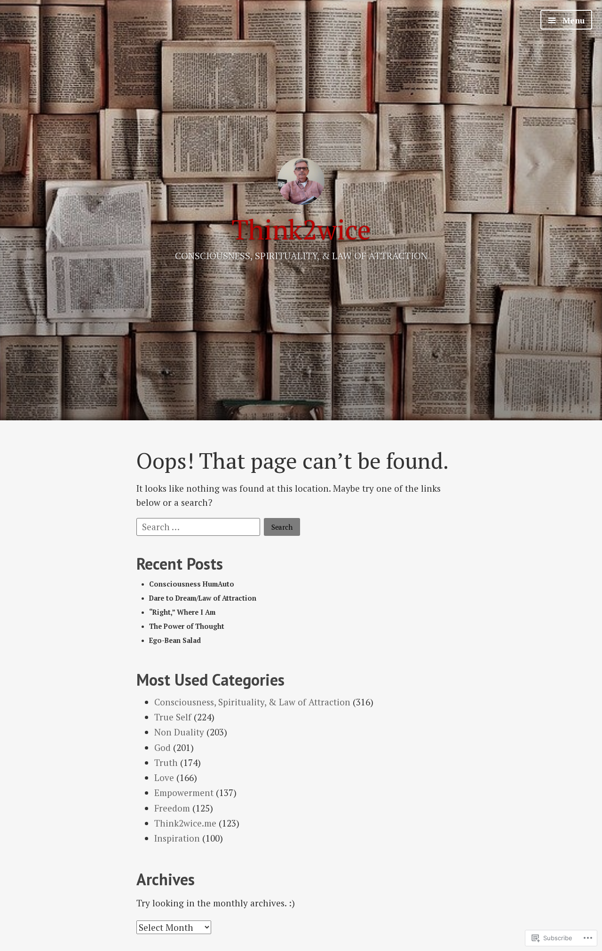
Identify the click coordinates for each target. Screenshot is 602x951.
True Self (172, 717)
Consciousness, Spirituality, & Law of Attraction (252, 702)
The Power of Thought (186, 626)
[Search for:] (199, 526)
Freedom (172, 808)
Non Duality (179, 732)
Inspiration (177, 838)
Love (164, 777)
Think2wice (301, 229)
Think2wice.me (185, 823)
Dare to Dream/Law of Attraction (202, 598)
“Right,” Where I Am (182, 612)
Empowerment (184, 792)
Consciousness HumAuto (191, 584)
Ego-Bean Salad (175, 640)
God (162, 747)
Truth (166, 762)
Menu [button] (572, 20)
